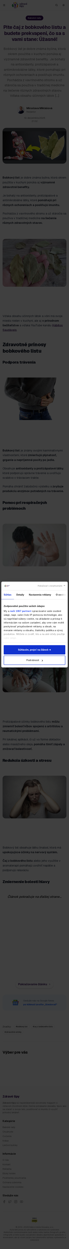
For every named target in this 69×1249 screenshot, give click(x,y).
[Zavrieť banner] (51, 586)
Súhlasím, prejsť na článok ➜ (34, 649)
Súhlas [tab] (8, 594)
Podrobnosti (32, 660)
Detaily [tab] (20, 594)
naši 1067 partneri (20, 611)
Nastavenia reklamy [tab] (40, 594)
